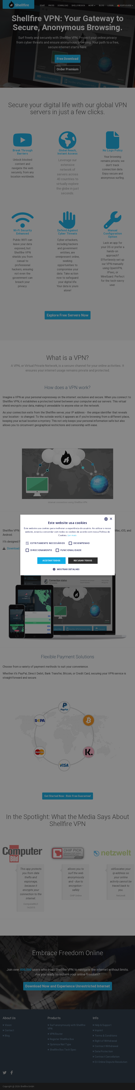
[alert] (67, 545)
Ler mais (72, 535)
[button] (67, 569)
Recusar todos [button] (83, 560)
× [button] (111, 518)
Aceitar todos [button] (51, 560)
